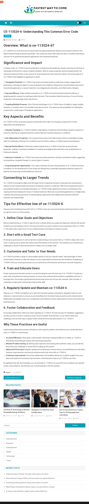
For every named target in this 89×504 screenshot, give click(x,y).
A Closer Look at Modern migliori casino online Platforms (26, 491)
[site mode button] (79, 23)
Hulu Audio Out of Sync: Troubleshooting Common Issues (15, 378)
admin (23, 40)
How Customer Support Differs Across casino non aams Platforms (30, 478)
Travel (8, 460)
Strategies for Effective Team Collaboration (42, 411)
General (7, 36)
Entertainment (11, 439)
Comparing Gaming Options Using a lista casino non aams (27, 483)
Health (8, 452)
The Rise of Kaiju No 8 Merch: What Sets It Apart (76, 378)
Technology (10, 456)
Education (9, 443)
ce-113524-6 (17, 372)
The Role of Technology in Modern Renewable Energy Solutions (17, 411)
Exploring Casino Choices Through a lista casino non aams (27, 474)
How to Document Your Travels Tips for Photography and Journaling (71, 412)
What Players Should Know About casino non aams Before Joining (30, 487)
